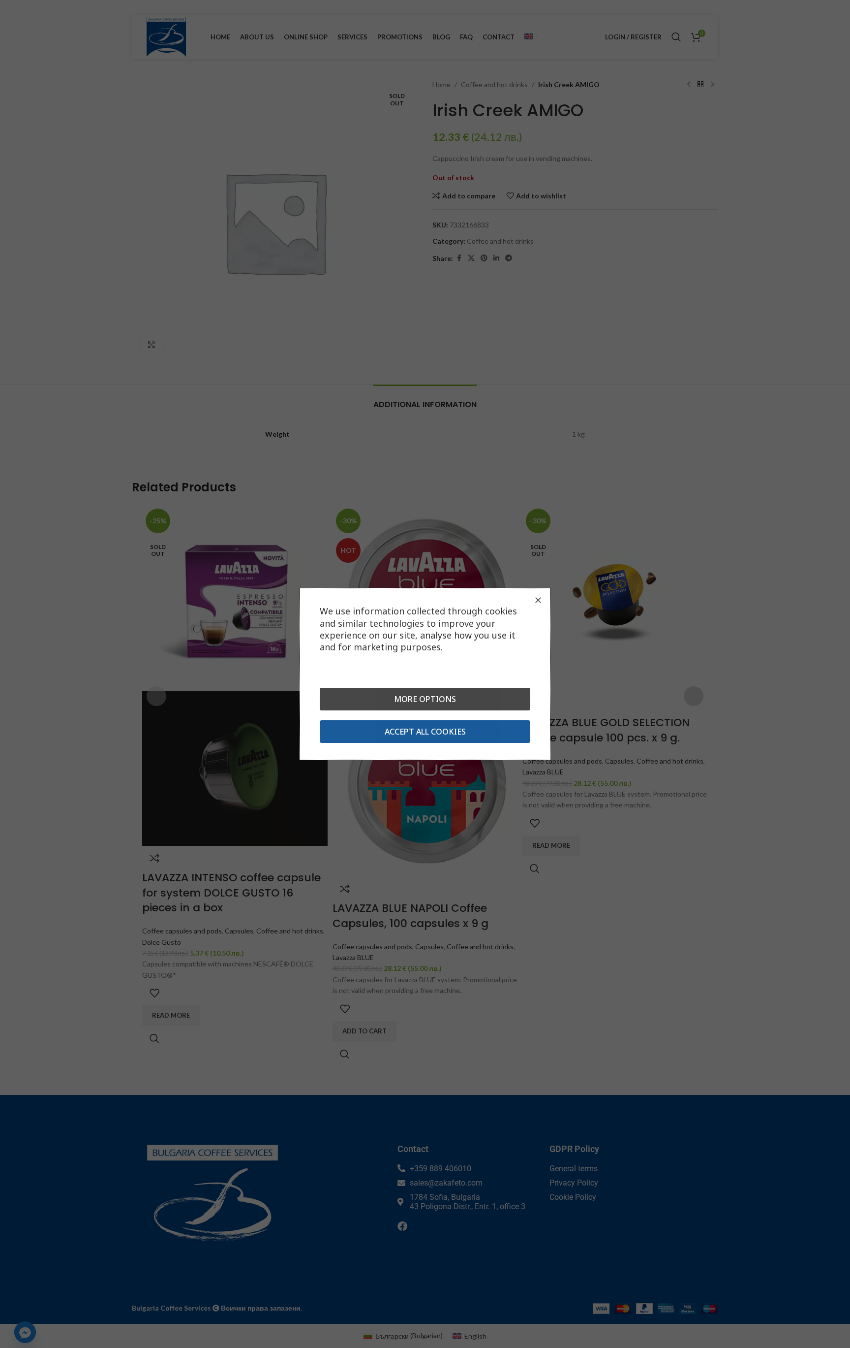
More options (425, 699)
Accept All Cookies (425, 731)
